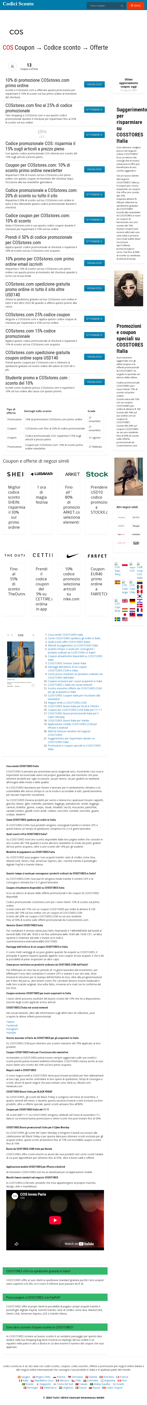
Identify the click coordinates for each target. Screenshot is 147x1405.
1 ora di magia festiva (42, 495)
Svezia (82, 1387)
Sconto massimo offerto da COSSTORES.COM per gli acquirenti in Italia (75, 690)
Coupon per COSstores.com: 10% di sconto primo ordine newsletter (37, 167)
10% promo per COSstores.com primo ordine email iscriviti (39, 261)
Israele (120, 1384)
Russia (96, 1387)
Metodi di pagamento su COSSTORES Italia (73, 645)
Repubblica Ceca (43, 1380)
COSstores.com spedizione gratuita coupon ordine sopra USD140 (37, 355)
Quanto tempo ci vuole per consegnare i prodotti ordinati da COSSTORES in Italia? (72, 650)
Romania (108, 1377)
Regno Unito (43, 1377)
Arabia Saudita (101, 1384)
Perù (124, 1380)
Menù (137, 5)
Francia (123, 1377)
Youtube (11, 1032)
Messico (64, 1380)
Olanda (92, 1377)
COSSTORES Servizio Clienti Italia (67, 663)
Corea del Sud (64, 1384)
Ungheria (67, 1387)
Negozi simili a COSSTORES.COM (67, 702)
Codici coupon (114, 1387)
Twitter (10, 1022)
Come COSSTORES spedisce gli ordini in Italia (74, 638)
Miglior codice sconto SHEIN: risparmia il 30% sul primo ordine (16, 507)
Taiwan (82, 1384)
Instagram (12, 1029)
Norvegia (32, 1387)
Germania (77, 1377)
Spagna (25, 1377)
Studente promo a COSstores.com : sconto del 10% (37, 380)
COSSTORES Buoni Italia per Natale (68, 720)
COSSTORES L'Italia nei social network (70, 684)
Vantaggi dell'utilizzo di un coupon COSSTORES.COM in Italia (67, 668)
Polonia (60, 1377)
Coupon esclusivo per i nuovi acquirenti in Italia (75, 681)
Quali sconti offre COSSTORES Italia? (69, 641)
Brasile (29, 1384)
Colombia (92, 1380)
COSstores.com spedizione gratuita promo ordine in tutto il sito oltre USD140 (37, 289)
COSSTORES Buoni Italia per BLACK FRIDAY (73, 706)
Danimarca (49, 1387)
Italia (25, 1380)
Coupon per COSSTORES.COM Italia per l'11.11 (75, 709)
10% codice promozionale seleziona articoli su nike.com (75, 583)
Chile (78, 1380)
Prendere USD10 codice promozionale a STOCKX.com (103, 500)
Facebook (12, 1025)
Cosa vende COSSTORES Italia (65, 634)
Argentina (109, 1380)
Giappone (45, 1384)
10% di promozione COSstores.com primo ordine (37, 82)
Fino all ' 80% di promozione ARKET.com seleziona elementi (73, 505)
